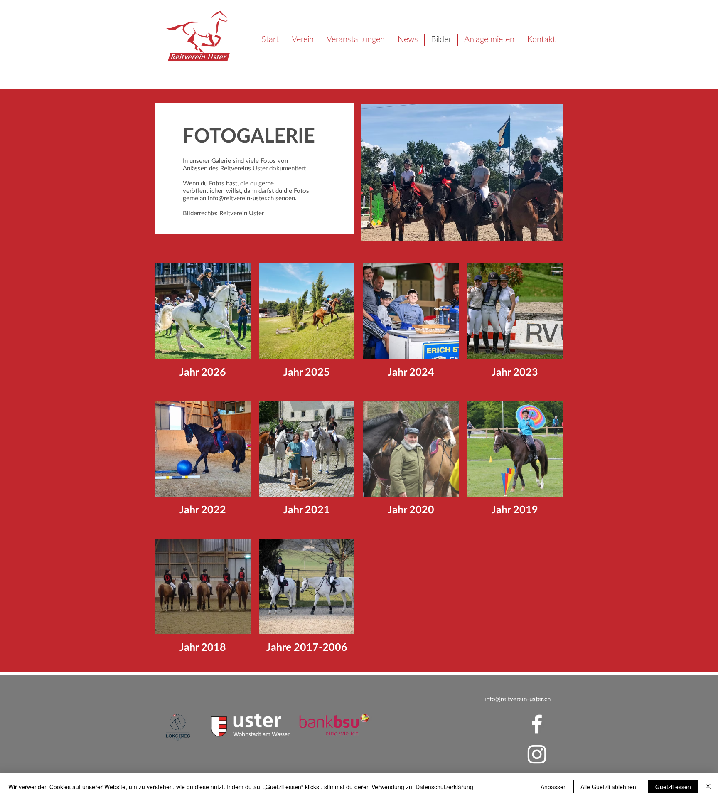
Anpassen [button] (554, 787)
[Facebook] (536, 723)
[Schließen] (708, 786)
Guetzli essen (673, 787)
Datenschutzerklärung (444, 787)
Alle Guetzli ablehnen (608, 787)
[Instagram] (536, 754)
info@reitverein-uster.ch (241, 198)
